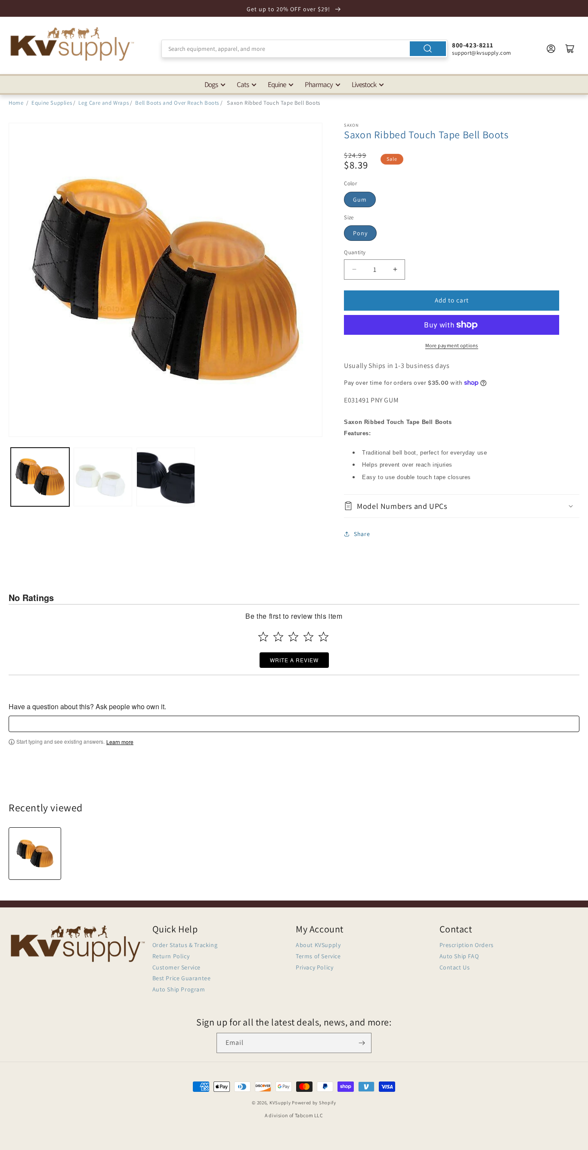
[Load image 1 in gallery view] (40, 477)
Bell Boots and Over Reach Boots (177, 102)
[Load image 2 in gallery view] (103, 477)
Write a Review (294, 660)
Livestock (364, 84)
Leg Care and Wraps (103, 102)
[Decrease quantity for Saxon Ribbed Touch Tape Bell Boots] (354, 269)
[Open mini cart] (569, 48)
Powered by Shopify (314, 1103)
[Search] (428, 48)
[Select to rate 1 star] (263, 636)
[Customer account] (551, 48)
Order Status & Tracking (185, 945)
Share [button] (362, 534)
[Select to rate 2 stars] (278, 636)
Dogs (211, 84)
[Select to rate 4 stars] (308, 636)
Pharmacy (319, 84)
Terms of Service (318, 956)
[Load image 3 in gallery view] (165, 477)
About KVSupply (318, 945)
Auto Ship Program (178, 989)
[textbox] (294, 724)
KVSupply (280, 1103)
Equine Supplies (51, 102)
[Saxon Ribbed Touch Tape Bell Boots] (34, 853)
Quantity (354, 252)
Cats (243, 84)
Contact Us (454, 967)
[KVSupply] (73, 44)
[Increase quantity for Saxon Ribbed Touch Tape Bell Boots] (395, 269)
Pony (360, 233)
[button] (461, 506)
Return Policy (171, 956)
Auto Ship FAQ (459, 956)
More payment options (451, 345)
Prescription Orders (466, 945)
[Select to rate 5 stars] (323, 636)
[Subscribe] (361, 1043)
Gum (360, 199)
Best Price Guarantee (181, 978)
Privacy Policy (314, 967)
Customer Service (176, 967)
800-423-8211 (472, 45)
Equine (277, 84)
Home (16, 102)
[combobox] (304, 49)
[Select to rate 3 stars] (293, 636)
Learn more (119, 742)
